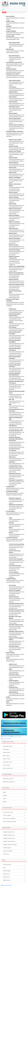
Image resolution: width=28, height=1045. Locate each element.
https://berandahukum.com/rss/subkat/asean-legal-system (16, 121)
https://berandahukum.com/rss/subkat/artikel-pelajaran (16, 684)
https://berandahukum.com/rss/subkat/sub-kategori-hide (16, 46)
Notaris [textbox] (4, 801)
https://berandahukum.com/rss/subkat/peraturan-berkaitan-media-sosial (16, 396)
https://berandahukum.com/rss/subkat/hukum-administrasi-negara (16, 189)
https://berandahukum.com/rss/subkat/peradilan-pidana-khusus (16, 634)
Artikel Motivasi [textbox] (6, 880)
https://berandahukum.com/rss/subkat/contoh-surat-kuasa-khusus (16, 555)
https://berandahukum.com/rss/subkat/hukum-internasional (16, 212)
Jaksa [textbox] (4, 792)
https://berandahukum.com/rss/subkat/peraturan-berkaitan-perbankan (16, 361)
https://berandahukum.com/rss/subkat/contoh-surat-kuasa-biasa (16, 547)
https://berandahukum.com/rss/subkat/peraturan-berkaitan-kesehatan (16, 337)
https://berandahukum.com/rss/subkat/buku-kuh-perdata (16, 59)
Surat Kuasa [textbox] (6, 854)
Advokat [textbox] (5, 795)
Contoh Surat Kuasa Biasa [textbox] (9, 818)
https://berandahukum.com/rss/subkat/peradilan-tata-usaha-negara (16, 621)
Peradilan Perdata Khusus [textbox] (9, 841)
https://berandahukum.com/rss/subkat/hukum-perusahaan (16, 253)
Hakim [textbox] (4, 798)
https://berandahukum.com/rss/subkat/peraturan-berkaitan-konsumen (16, 370)
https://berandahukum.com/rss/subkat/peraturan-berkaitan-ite (16, 434)
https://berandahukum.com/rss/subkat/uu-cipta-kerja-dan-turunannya (16, 453)
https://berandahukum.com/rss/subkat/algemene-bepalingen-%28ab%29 (16, 422)
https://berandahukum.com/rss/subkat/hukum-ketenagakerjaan (16, 276)
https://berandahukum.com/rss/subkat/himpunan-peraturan (16, 476)
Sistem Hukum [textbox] (6, 758)
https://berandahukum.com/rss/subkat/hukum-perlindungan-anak (16, 296)
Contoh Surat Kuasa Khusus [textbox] (9, 821)
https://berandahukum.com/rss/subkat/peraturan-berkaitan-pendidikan (16, 345)
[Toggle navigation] (3, 9)
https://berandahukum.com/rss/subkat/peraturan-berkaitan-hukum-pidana (16, 319)
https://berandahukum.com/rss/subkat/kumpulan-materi (16, 677)
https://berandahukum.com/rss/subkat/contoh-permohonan (16, 569)
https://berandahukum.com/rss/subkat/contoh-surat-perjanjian (16, 562)
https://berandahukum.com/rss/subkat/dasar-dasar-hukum (16, 83)
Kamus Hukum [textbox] (6, 765)
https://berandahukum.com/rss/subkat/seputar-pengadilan (16, 593)
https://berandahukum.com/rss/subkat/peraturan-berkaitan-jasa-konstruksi (16, 414)
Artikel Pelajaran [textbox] (7, 870)
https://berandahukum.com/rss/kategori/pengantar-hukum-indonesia (15, 134)
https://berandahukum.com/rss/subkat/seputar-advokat (16, 600)
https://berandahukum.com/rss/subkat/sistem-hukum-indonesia (16, 128)
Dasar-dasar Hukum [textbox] (8, 746)
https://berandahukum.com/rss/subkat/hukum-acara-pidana (16, 154)
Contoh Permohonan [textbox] (8, 812)
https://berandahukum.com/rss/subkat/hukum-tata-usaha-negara (16, 269)
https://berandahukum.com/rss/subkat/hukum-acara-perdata (16, 143)
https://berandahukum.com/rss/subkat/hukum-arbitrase (16, 200)
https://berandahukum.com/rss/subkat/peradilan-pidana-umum (16, 628)
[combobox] (14, 746)
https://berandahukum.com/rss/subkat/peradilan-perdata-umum (16, 606)
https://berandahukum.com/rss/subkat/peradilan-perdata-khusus (16, 613)
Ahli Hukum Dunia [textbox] (7, 762)
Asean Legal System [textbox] (8, 768)
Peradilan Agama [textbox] (7, 847)
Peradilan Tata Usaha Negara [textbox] (10, 844)
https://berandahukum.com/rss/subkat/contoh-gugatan (16, 575)
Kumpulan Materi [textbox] (7, 864)
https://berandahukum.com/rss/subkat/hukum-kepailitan (16, 218)
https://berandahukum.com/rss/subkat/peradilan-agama (16, 649)
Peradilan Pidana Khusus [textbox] (9, 835)
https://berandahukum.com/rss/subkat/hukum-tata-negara (16, 180)
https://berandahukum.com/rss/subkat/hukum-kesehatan (16, 225)
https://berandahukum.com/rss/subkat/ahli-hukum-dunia (16, 110)
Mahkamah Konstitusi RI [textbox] (9, 781)
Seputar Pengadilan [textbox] (7, 851)
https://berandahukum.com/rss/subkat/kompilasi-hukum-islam (16, 470)
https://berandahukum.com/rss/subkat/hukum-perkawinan (16, 241)
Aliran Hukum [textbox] (6, 755)
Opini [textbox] (4, 867)
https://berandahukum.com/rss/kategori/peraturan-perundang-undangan (15, 304)
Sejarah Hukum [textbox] (6, 752)
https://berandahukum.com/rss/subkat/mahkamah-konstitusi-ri (16, 508)
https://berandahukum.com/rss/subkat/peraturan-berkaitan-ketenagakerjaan (16, 378)
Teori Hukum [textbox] (6, 749)
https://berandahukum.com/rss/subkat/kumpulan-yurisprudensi (16, 483)
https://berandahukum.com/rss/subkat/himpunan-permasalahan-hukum (16, 643)
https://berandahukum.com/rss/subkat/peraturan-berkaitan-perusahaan (16, 353)
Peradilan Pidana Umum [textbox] (9, 832)
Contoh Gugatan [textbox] (7, 815)
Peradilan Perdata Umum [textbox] (9, 838)
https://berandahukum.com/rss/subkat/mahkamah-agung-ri (16, 501)
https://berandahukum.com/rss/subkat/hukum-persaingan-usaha (16, 287)
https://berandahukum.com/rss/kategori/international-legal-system (15, 65)
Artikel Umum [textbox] (6, 874)
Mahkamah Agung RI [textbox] (8, 778)
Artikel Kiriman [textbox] (6, 877)
